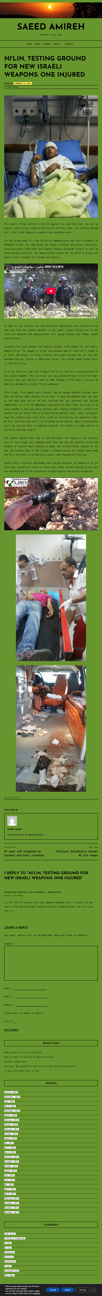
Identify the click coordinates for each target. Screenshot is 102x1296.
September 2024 (11, 1111)
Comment (9, 943)
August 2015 (10, 1171)
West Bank (9, 1275)
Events (47, 44)
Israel (7, 1243)
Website (8, 1005)
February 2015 (11, 1198)
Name (7, 988)
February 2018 (11, 1120)
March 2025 (9, 1106)
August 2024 (10, 1115)
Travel (7, 1266)
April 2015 (9, 1189)
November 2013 (11, 1212)
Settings (82, 1290)
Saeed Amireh (51, 27)
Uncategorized (11, 1271)
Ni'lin (16, 797)
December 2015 (11, 1161)
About (38, 44)
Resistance (9, 1261)
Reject (67, 1290)
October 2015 (10, 1166)
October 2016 (10, 1134)
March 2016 (9, 1152)
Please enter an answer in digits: (24, 1013)
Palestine (9, 1252)
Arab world (9, 1234)
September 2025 (11, 1097)
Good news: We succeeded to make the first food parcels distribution (39, 1066)
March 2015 (9, 1194)
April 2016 (9, 1148)
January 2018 (10, 1124)
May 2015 (8, 1184)
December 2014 (11, 1203)
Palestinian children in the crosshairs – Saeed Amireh (32, 892)
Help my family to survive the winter (23, 1052)
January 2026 (10, 1092)
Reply (20, 895)
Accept (53, 1290)
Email (8, 996)
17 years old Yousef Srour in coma (21, 1071)
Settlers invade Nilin (15, 1061)
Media (57, 44)
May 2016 (8, 1143)
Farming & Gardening (14, 1238)
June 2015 (9, 1180)
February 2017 (11, 1129)
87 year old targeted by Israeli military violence (24, 851)
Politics (8, 1257)
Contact (69, 44)
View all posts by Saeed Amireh (25, 834)
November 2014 (11, 1208)
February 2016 (11, 1157)
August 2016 (10, 1138)
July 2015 (9, 1175)
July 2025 (9, 1101)
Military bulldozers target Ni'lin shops (77, 851)
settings (36, 1293)
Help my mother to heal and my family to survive (29, 1057)
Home (29, 44)
